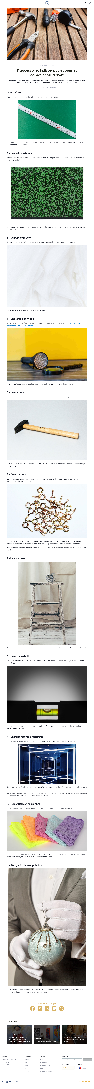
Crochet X (43, 548)
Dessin (26, 1062)
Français (84, 1068)
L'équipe (42, 1059)
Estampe (27, 1065)
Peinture (27, 1059)
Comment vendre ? (45, 1062)
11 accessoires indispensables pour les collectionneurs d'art (47, 72)
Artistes (27, 1071)
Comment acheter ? (45, 1065)
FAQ (41, 1068)
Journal (26, 1074)
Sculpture (27, 1068)
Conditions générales (46, 1071)
